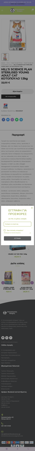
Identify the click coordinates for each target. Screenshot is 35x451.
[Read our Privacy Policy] (30, 233)
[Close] (32, 208)
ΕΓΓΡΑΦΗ (17, 238)
